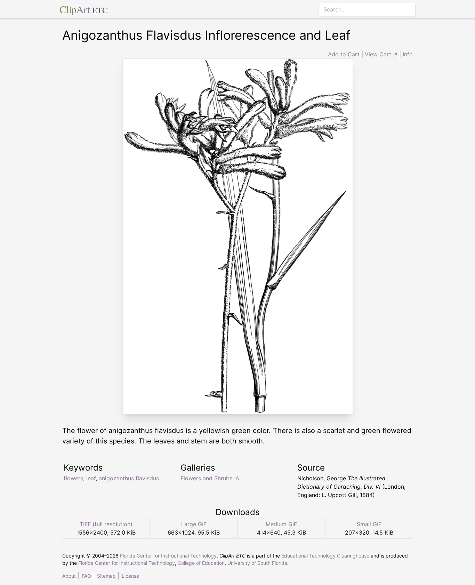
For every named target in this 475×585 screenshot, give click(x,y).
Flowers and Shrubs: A (209, 478)
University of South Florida (257, 563)
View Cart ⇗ (381, 54)
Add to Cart (344, 54)
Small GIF (369, 524)
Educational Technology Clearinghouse (325, 556)
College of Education (201, 563)
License (130, 576)
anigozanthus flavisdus (129, 478)
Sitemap (106, 576)
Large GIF (194, 524)
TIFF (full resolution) (106, 524)
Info (408, 54)
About (69, 576)
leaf (91, 478)
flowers (73, 478)
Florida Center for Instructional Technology (168, 556)
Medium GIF (281, 524)
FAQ (86, 576)
